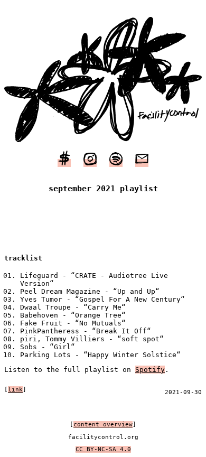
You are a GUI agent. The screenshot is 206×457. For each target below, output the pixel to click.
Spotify (150, 370)
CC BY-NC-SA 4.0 (103, 449)
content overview (103, 424)
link (15, 389)
